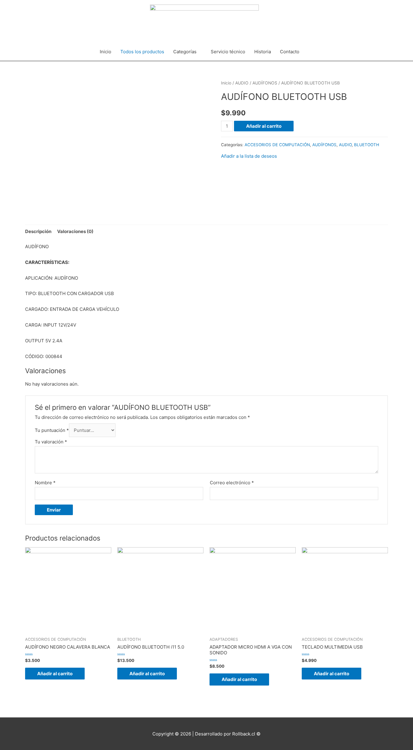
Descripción (38, 231)
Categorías (185, 51)
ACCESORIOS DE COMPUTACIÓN (277, 144)
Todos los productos (142, 51)
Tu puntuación (52, 430)
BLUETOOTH (366, 144)
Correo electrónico (232, 482)
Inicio (105, 51)
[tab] (38, 231)
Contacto (289, 51)
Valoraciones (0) (75, 231)
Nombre (45, 482)
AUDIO (242, 83)
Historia (262, 51)
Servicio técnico (228, 51)
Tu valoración (51, 442)
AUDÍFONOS (264, 83)
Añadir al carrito (263, 126)
